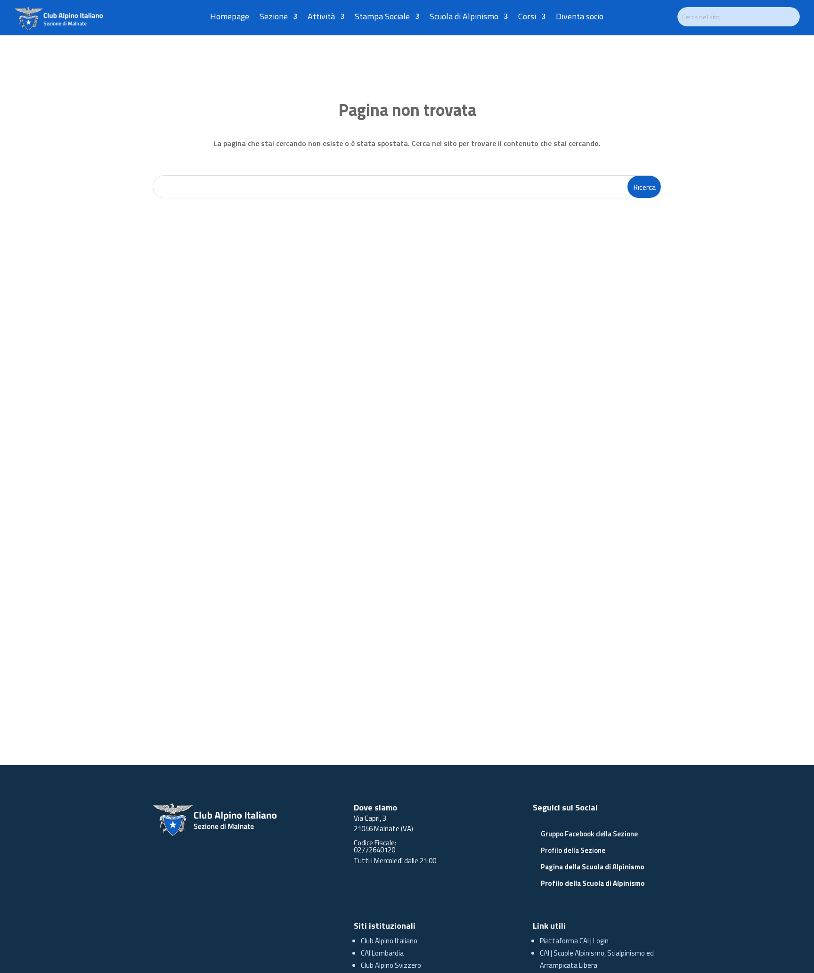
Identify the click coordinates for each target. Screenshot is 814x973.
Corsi (527, 18)
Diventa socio (579, 18)
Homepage (229, 18)
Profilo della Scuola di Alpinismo (593, 883)
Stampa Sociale (382, 18)
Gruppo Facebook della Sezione (589, 833)
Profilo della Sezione (573, 850)
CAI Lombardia (382, 953)
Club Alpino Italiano (389, 940)
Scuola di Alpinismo (464, 18)
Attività (321, 18)
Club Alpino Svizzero (391, 965)
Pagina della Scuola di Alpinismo (592, 866)
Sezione (274, 18)
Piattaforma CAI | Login (574, 940)
